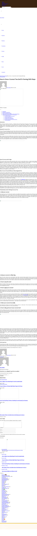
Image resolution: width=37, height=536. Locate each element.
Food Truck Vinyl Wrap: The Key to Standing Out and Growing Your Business (14, 400)
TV (2, 513)
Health (3, 56)
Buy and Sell (4, 491)
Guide (3, 483)
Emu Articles (9, 87)
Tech (2, 489)
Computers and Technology (6, 476)
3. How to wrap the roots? (8, 117)
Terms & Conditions (5, 3)
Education (3, 480)
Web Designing (4, 497)
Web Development (5, 488)
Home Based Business (5, 502)
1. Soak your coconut (8, 115)
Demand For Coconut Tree (6, 112)
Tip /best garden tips (7, 120)
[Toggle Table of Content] (0, 109)
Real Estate (3, 493)
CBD (3, 515)
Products (3, 490)
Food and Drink (2, 76)
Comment (2, 427)
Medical (3, 496)
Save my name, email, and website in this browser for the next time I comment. (13, 434)
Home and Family (4, 495)
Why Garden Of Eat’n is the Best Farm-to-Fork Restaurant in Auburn (12, 414)
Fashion (3, 482)
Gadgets (3, 492)
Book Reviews (4, 512)
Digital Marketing (4, 479)
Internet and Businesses (5, 494)
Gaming (3, 487)
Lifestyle (3, 481)
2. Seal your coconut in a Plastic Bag (10, 116)
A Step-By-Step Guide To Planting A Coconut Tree (10, 114)
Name (1, 429)
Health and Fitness (5, 475)
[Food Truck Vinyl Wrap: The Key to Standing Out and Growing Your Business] (9, 398)
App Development (5, 500)
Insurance (3, 509)
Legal (3, 499)
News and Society (4, 498)
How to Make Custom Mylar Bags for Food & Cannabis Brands (11, 381)
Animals (3, 508)
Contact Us (3, 5)
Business (3, 40)
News (3, 61)
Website (1, 432)
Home (3, 30)
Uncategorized (4, 478)
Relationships (4, 514)
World (3, 519)
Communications (4, 501)
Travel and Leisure (5, 484)
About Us (3, 2)
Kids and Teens (4, 504)
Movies (3, 517)
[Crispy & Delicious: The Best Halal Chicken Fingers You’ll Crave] (3, 384)
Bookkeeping (4, 521)
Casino (3, 520)
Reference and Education (6, 506)
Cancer (3, 518)
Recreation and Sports (5, 510)
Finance (3, 51)
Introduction (4, 111)
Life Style (3, 503)
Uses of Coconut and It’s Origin (7, 113)
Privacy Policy (4, 4)
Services (3, 477)
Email (1, 430)
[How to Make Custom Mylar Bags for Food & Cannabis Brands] (3, 379)
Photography (4, 516)
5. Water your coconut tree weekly (9, 118)
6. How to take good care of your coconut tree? (11, 119)
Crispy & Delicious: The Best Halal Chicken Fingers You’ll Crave (11, 386)
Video (3, 511)
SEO (2, 485)
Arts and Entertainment (5, 486)
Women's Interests (4, 507)
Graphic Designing (5, 505)
